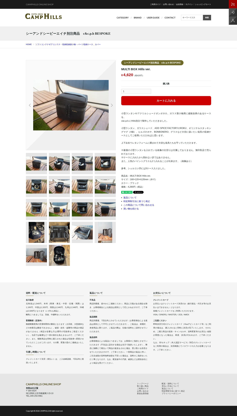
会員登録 (179, 4)
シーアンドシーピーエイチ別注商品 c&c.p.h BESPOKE (152, 63)
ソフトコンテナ (42, 44)
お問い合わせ (168, 4)
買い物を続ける (131, 209)
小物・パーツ (77, 44)
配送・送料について (170, 383)
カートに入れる (166, 100)
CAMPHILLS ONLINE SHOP (39, 4)
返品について (130, 197)
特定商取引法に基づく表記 (136, 201)
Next (111, 105)
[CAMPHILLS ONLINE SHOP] (43, 16)
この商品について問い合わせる (138, 205)
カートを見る (233, 4)
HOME (29, 44)
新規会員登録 (143, 393)
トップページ (143, 383)
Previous (30, 105)
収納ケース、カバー (92, 44)
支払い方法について (170, 386)
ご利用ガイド (155, 4)
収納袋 (69, 44)
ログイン (189, 4)
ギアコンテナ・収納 (57, 44)
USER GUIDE (153, 17)
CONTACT (170, 17)
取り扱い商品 (143, 386)
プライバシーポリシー (171, 393)
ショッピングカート (203, 4)
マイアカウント (233, 20)
